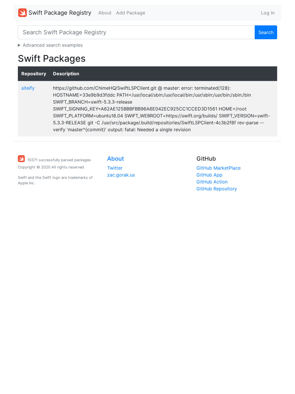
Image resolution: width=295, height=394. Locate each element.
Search (265, 32)
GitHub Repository (216, 189)
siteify (28, 88)
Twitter (114, 168)
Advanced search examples (53, 45)
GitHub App (209, 175)
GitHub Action (212, 182)
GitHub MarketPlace (218, 168)
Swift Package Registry (59, 12)
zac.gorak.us (121, 175)
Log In (268, 13)
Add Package (130, 13)
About (104, 13)
